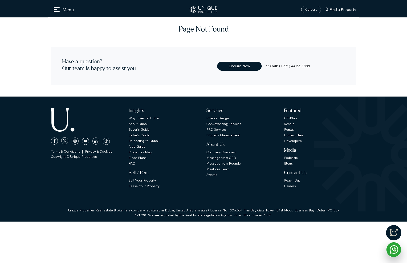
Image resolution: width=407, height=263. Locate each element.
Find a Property (343, 9)
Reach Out (292, 180)
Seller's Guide (139, 135)
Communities (293, 135)
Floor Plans (138, 158)
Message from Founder (224, 163)
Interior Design (217, 118)
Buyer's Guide (139, 129)
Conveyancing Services (223, 124)
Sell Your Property (142, 180)
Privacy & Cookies (98, 151)
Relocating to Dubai (144, 141)
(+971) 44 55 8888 (294, 66)
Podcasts (291, 158)
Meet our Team (217, 169)
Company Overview (221, 152)
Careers (311, 9)
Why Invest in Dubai (144, 118)
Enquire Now (239, 66)
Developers (293, 141)
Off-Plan (290, 118)
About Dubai (138, 124)
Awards (211, 175)
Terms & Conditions (65, 151)
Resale (289, 124)
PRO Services (216, 129)
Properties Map (140, 152)
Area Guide (137, 146)
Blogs (288, 163)
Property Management (223, 135)
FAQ (132, 163)
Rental (289, 129)
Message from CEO (221, 158)
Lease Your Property (144, 186)
